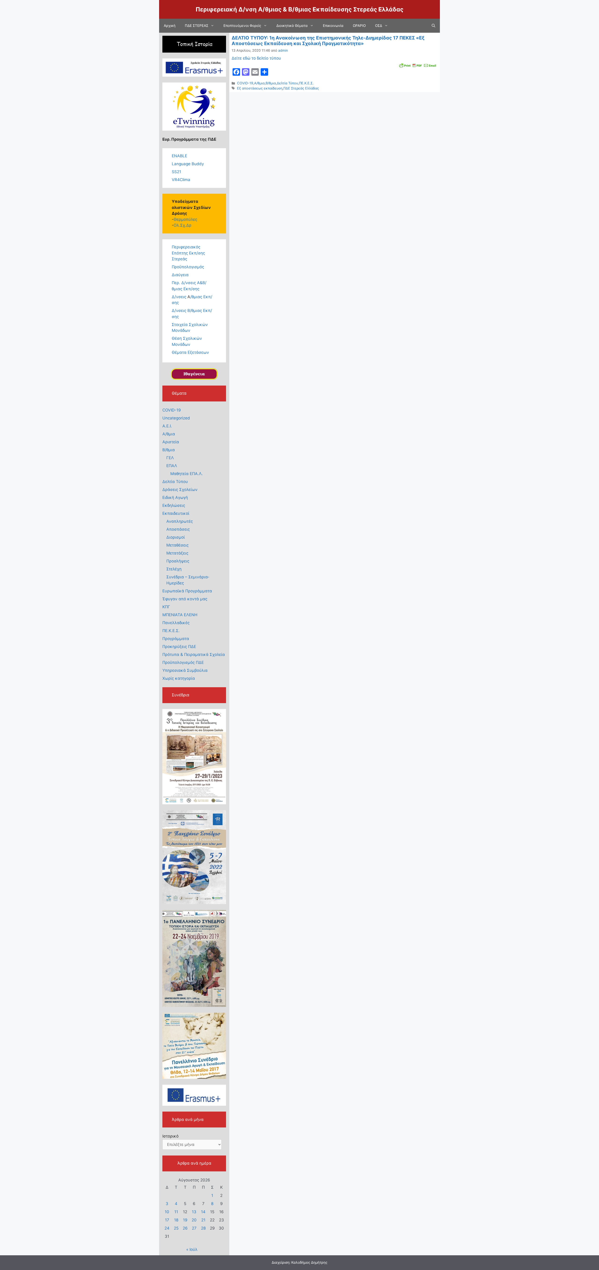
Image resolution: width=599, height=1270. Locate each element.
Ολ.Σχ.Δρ (182, 225)
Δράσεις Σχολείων (179, 489)
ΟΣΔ (378, 25)
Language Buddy (188, 163)
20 (194, 1220)
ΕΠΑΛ (171, 465)
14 (203, 1211)
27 (194, 1228)
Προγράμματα (175, 638)
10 (167, 1211)
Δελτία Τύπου (287, 83)
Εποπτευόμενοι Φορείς (242, 25)
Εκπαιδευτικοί (175, 513)
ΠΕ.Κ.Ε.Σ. (306, 83)
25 (176, 1228)
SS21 (176, 171)
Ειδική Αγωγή (175, 497)
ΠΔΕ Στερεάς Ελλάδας (301, 88)
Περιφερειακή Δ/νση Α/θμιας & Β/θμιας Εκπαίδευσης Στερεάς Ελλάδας (299, 9)
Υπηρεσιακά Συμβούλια (185, 670)
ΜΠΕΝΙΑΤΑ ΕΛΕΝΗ (179, 614)
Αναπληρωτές (179, 521)
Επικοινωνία (333, 25)
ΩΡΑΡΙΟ (359, 25)
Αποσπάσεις (178, 529)
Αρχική (169, 25)
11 (176, 1211)
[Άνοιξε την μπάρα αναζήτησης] (433, 26)
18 (176, 1220)
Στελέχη (174, 569)
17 (167, 1220)
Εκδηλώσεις (173, 505)
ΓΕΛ (170, 457)
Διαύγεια (180, 274)
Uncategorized (176, 418)
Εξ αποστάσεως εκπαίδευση (259, 88)
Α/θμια (259, 83)
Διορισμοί (175, 537)
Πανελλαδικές (176, 622)
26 (185, 1228)
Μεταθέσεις (177, 545)
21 (203, 1220)
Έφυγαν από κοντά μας (184, 599)
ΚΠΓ (166, 607)
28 (203, 1228)
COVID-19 (245, 83)
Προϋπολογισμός (188, 267)
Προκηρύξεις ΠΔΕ (179, 646)
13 (194, 1211)
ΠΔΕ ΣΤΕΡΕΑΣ (196, 25)
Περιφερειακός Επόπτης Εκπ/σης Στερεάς (188, 253)
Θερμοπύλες (185, 219)
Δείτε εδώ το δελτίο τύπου (256, 58)
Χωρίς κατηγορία (178, 678)
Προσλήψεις (177, 561)
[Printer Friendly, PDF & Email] (418, 65)
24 (166, 1228)
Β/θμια (271, 83)
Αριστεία (170, 442)
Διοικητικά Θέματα (292, 25)
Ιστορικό (170, 1136)
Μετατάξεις (177, 553)
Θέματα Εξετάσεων (190, 352)
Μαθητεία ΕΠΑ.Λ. (186, 473)
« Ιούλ (191, 1249)
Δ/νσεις (179, 296)
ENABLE (179, 156)
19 (185, 1220)
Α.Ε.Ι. (167, 426)
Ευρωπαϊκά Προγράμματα (187, 591)
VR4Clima (181, 179)
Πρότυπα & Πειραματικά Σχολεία (193, 654)
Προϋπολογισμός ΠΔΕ (183, 662)
